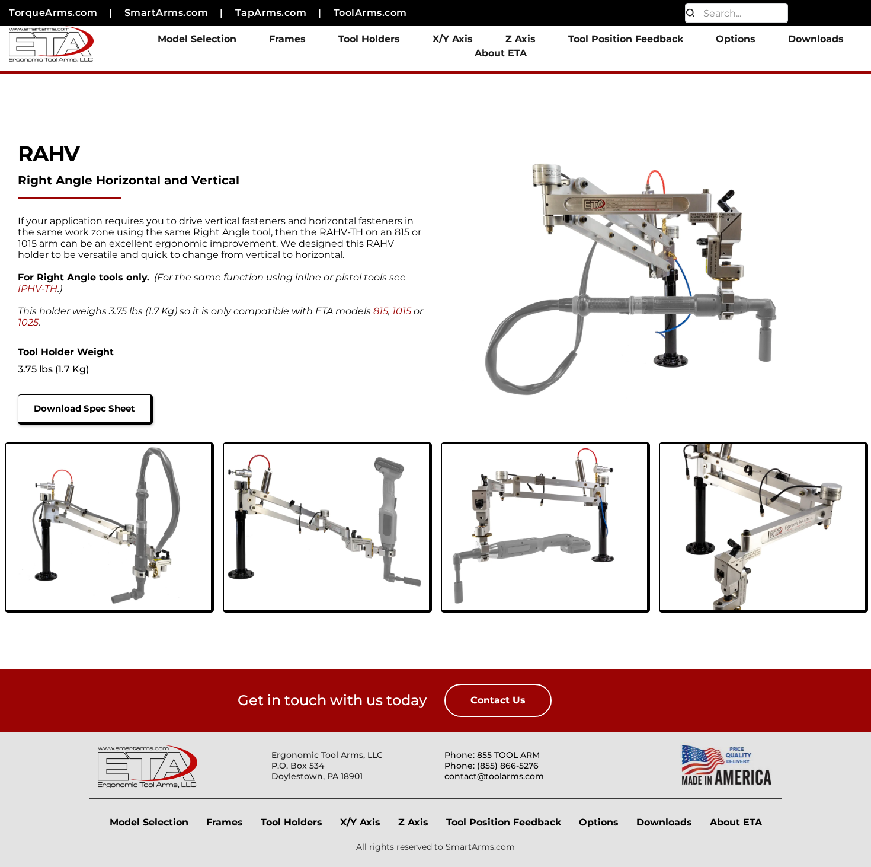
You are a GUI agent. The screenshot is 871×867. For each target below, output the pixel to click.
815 (380, 311)
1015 (401, 311)
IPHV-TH (37, 288)
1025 (28, 322)
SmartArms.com (480, 847)
